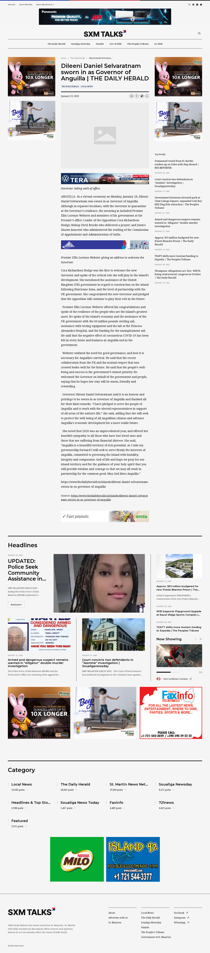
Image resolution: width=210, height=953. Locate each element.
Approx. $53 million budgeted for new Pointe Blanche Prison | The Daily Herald (177, 241)
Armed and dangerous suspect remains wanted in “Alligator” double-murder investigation (177, 223)
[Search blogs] (189, 4)
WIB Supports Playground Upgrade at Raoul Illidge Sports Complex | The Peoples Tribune (178, 613)
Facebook (179, 912)
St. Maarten (114, 922)
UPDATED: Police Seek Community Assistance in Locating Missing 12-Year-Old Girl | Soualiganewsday (26, 570)
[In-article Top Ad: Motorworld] (105, 178)
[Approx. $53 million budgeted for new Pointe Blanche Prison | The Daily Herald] (179, 566)
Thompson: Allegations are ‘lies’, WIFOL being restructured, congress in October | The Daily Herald (178, 274)
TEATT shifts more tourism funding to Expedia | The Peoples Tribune (176, 257)
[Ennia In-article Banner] (105, 516)
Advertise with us (118, 917)
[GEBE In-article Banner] (105, 244)
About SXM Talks (25, 4)
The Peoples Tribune (138, 43)
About (111, 912)
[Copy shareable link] (132, 96)
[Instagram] (197, 5)
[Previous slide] (196, 639)
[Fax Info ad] (171, 713)
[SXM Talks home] (105, 33)
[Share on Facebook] (137, 96)
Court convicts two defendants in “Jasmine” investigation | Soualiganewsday (174, 183)
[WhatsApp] (201, 5)
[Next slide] (200, 639)
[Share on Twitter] (142, 96)
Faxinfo (100, 43)
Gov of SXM (115, 43)
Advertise (11, 4)
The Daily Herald (56, 43)
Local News (87, 86)
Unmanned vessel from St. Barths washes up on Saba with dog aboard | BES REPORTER (177, 164)
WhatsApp (179, 922)
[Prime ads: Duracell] (31, 76)
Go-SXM (158, 43)
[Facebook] (193, 5)
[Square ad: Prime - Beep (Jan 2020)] (31, 120)
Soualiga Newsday (80, 43)
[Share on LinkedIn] (147, 96)
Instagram (179, 917)
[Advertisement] (105, 17)
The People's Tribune (152, 932)
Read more (18, 604)
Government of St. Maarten (156, 937)
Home (63, 58)
